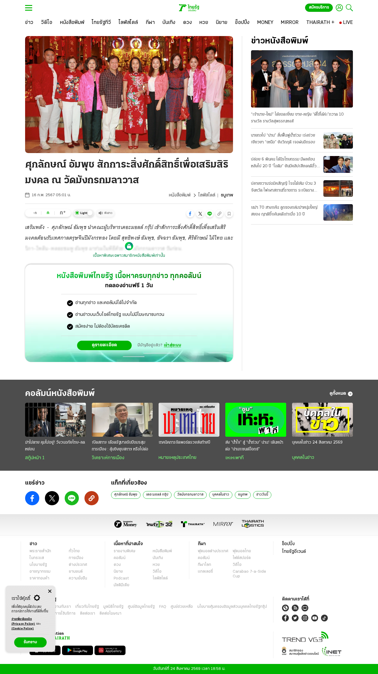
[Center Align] (49, 591)
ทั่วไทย (74, 551)
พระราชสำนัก (40, 551)
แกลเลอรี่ (205, 571)
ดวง (117, 565)
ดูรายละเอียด (104, 345)
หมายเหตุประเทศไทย (177, 457)
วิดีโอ (157, 571)
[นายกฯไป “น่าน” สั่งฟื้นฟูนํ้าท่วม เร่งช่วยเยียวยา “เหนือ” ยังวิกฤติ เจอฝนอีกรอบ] (338, 140)
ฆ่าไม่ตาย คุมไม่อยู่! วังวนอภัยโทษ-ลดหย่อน (55, 446)
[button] (190, 213)
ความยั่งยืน (78, 578)
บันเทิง (158, 558)
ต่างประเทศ (78, 565)
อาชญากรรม (40, 571)
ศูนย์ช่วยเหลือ (182, 607)
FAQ (162, 607)
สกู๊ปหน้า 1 (35, 458)
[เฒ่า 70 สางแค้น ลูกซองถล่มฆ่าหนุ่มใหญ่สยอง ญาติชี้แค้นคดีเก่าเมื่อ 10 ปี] (338, 212)
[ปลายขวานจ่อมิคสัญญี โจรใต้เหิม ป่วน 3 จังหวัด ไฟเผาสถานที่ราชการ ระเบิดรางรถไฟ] (338, 188)
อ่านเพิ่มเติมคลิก (23, 622)
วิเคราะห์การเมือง (108, 458)
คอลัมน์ (120, 558)
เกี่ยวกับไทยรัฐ (87, 607)
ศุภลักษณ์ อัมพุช (125, 494)
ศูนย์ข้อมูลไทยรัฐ (141, 607)
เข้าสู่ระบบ (172, 345)
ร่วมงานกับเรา (59, 607)
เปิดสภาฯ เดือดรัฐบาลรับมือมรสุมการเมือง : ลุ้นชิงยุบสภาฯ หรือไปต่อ (120, 446)
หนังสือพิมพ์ (179, 195)
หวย (156, 565)
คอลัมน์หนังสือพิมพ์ (60, 393)
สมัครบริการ (319, 7)
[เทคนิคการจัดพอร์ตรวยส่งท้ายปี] (189, 420)
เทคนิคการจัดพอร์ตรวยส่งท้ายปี (184, 442)
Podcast (121, 578)
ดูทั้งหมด (338, 393)
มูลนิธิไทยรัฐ (113, 607)
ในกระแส (37, 558)
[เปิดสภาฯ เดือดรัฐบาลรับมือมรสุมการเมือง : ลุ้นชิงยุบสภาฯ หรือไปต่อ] (122, 420)
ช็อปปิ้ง (288, 544)
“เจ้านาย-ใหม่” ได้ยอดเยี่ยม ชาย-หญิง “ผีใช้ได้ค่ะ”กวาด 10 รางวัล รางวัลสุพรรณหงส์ (297, 118)
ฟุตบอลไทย (242, 551)
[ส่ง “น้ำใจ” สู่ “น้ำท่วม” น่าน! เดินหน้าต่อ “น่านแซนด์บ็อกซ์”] (255, 420)
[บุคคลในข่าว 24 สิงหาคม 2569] (322, 420)
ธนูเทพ (242, 494)
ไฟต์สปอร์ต (242, 558)
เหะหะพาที (234, 458)
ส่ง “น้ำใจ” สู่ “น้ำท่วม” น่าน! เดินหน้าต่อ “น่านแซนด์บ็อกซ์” (254, 446)
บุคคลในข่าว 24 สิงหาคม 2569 (317, 442)
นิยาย (118, 571)
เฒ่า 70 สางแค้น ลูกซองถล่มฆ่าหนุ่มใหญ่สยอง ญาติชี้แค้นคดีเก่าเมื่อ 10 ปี (284, 211)
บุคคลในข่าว (303, 457)
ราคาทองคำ (39, 578)
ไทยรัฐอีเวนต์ (294, 551)
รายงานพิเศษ (125, 551)
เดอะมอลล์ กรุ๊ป (157, 494)
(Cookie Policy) (23, 628)
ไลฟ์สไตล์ (206, 195)
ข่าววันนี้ (262, 494)
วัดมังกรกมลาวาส (190, 494)
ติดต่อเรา (87, 613)
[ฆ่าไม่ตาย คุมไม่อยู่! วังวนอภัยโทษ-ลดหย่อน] (55, 420)
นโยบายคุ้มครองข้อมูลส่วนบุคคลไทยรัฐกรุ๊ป (232, 607)
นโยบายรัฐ (38, 565)
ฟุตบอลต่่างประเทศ (213, 551)
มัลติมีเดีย (121, 585)
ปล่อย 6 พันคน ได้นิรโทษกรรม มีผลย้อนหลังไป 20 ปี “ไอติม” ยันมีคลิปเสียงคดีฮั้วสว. (284, 163)
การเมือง (76, 558)
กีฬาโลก (204, 565)
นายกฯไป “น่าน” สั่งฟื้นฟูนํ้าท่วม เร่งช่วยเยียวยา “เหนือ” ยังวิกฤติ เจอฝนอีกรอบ (283, 138)
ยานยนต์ (76, 571)
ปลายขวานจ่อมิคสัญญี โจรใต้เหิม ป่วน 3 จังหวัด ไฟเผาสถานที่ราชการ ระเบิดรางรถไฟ (283, 187)
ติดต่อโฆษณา (110, 613)
